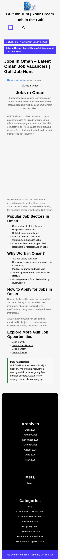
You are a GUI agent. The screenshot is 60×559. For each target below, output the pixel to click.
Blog (30, 506)
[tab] (10, 27)
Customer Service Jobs (30, 516)
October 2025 (30, 444)
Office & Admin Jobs (30, 531)
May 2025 (30, 459)
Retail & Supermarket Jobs (30, 536)
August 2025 (30, 449)
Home (10, 80)
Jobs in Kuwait (19, 352)
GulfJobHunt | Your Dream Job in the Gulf (26, 42)
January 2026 (30, 434)
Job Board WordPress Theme (21, 554)
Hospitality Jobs (30, 526)
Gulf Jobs (20, 80)
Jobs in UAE (18, 342)
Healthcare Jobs (30, 521)
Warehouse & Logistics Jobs (30, 541)
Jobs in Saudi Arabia (22, 345)
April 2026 (30, 429)
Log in (30, 483)
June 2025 (30, 454)
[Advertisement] (30, 168)
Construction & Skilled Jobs (30, 511)
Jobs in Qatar (19, 348)
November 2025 (30, 439)
